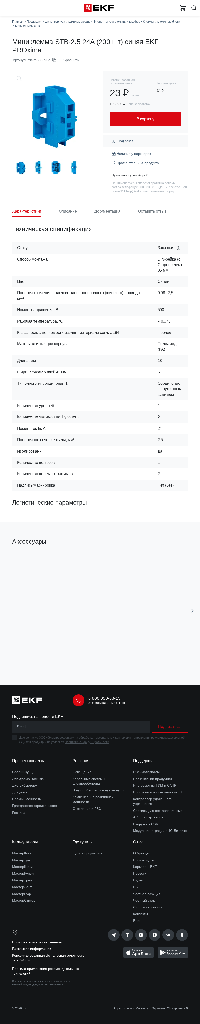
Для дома (20, 792)
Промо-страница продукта (138, 163)
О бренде (141, 853)
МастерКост (21, 853)
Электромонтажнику (28, 779)
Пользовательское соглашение (37, 942)
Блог (136, 921)
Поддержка (143, 761)
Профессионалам (28, 761)
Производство (144, 860)
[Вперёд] (193, 611)
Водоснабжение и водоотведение (100, 790)
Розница (18, 813)
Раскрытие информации (31, 949)
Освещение (82, 772)
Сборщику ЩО (23, 772)
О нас (138, 842)
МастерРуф (21, 894)
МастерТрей (22, 880)
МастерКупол (23, 873)
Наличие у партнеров (134, 154)
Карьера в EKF (145, 867)
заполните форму (161, 191)
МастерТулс (21, 860)
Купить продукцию (87, 853)
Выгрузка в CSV (145, 824)
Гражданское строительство (34, 806)
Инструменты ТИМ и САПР (154, 785)
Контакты (140, 914)
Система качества (147, 907)
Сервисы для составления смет (158, 811)
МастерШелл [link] (22, 867)
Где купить (82, 842)
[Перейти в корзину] (183, 8)
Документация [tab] (107, 211)
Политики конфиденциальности (87, 742)
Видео (138, 880)
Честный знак (144, 900)
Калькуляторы (25, 842)
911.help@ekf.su (131, 191)
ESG (136, 887)
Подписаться (170, 726)
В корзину (52, 659)
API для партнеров (148, 817)
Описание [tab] (68, 211)
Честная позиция (146, 894)
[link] (114, 935)
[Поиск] (194, 8)
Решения (81, 761)
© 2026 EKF (20, 1008)
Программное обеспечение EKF (159, 792)
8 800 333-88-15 (104, 698)
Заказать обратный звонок (106, 703)
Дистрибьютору (24, 785)
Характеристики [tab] (26, 211)
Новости (139, 873)
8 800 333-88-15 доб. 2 (152, 187)
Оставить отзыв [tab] (152, 211)
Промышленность (26, 799)
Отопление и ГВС (87, 809)
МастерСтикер (23, 900)
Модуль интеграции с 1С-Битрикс (160, 831)
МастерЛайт (22, 887)
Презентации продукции (152, 779)
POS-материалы (146, 772)
